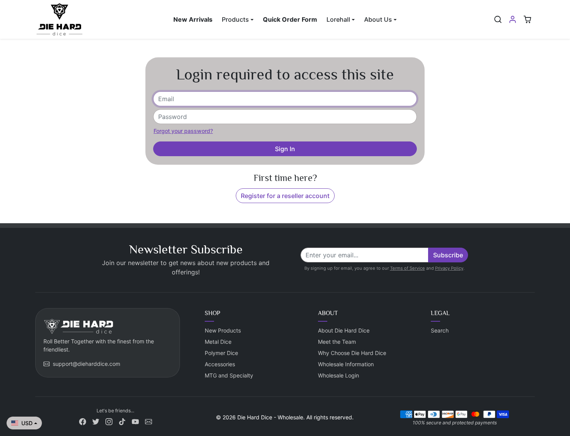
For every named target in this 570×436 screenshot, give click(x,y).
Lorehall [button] (338, 19)
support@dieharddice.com (86, 363)
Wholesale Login (338, 375)
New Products (223, 330)
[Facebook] (82, 421)
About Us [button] (378, 19)
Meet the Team (337, 341)
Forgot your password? (183, 131)
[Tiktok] (122, 421)
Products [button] (235, 19)
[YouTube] (135, 421)
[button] (498, 19)
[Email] (148, 421)
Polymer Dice (221, 353)
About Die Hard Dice (344, 330)
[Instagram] (109, 421)
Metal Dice (218, 341)
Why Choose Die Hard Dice (352, 353)
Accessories (220, 364)
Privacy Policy (449, 268)
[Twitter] (95, 421)
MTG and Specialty (229, 375)
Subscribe (448, 255)
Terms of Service (407, 268)
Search (440, 330)
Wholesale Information (346, 364)
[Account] (512, 19)
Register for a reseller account (285, 196)
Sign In (285, 149)
